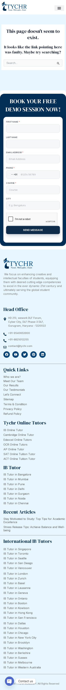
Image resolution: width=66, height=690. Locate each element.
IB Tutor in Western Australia (22, 667)
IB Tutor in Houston (16, 628)
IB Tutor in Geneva (15, 593)
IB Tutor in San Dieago (18, 563)
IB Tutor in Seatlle (15, 558)
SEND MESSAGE (33, 230)
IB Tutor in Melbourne (17, 662)
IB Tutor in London (15, 573)
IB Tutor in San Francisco (20, 617)
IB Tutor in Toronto (15, 553)
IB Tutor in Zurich (14, 578)
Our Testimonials (14, 389)
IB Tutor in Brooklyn (16, 642)
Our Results (10, 385)
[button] (59, 8)
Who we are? (12, 377)
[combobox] (11, 174)
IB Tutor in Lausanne (16, 588)
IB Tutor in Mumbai (15, 479)
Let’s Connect (12, 394)
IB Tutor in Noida (14, 498)
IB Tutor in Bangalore (17, 474)
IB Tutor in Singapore (17, 549)
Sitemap (8, 399)
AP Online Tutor (13, 449)
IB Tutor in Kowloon (16, 608)
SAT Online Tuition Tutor (19, 454)
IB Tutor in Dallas (14, 623)
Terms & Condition (15, 404)
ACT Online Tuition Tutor (19, 459)
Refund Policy (12, 413)
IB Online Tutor (13, 430)
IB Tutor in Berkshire (16, 653)
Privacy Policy (12, 409)
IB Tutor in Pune (14, 484)
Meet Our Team (13, 381)
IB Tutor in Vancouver (17, 568)
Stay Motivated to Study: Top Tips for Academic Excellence (34, 520)
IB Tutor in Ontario (15, 598)
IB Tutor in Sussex (15, 657)
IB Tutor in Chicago (15, 633)
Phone (10, 168)
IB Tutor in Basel (14, 583)
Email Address (14, 152)
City (8, 199)
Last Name (11, 137)
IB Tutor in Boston (15, 603)
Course (11, 183)
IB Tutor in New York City (19, 637)
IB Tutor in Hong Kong (17, 612)
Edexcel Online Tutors (17, 439)
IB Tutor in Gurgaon (16, 493)
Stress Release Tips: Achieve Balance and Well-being (34, 528)
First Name (13, 122)
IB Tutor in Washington (18, 648)
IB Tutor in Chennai (15, 503)
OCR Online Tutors (15, 444)
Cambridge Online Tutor (18, 435)
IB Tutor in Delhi (13, 489)
